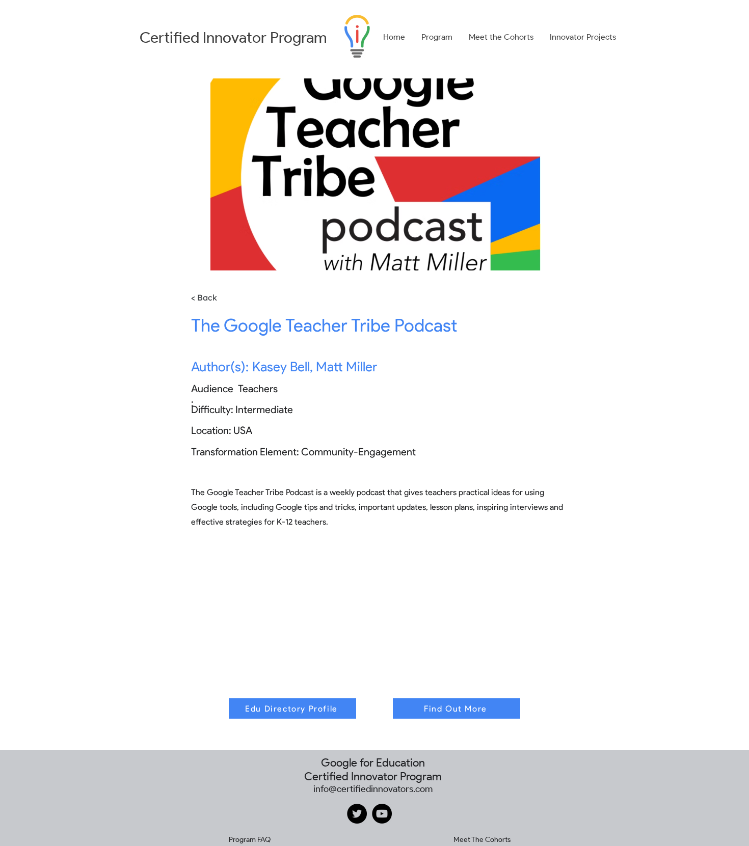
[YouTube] (382, 814)
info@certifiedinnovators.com (373, 789)
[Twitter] (357, 814)
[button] (437, 37)
